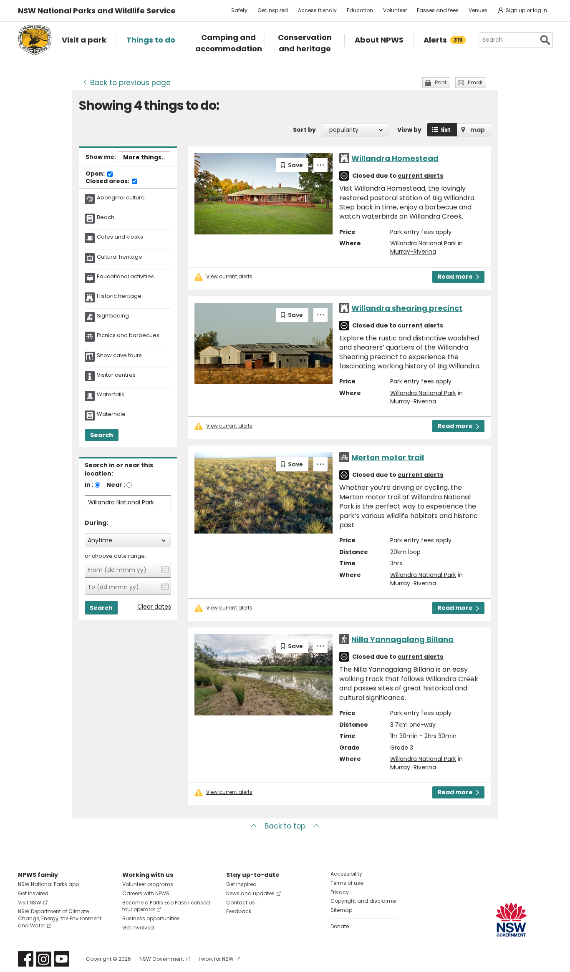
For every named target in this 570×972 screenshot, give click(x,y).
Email (475, 82)
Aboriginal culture (121, 197)
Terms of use (346, 882)
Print (440, 82)
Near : (115, 485)
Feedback (238, 911)
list (446, 130)
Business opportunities (151, 918)
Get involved (138, 927)
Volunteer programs (147, 884)
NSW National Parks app (48, 884)
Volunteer (395, 10)
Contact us (240, 902)
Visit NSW (29, 902)
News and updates (250, 893)
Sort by (304, 130)
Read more (455, 276)
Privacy (339, 892)
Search (101, 435)
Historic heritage (119, 296)
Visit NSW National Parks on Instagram (43, 959)
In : (89, 485)
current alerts (420, 175)
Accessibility (346, 873)
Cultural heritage (119, 257)
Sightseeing (113, 316)
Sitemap (341, 910)
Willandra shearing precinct (406, 308)
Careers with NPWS (145, 893)
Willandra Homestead (395, 158)
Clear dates (154, 607)
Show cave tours (119, 355)
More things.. (144, 157)
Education (360, 10)
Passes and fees (438, 10)
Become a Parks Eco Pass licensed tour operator (166, 906)
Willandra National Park (423, 243)
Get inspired (272, 10)
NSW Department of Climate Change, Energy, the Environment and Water (59, 918)
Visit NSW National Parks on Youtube (61, 959)
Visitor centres (116, 375)
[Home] (35, 40)
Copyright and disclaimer (363, 900)
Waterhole (111, 414)
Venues (478, 10)
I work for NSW (216, 958)
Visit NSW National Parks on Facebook (25, 959)
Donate (339, 926)
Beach (105, 217)
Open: (96, 174)
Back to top (285, 826)
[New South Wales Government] (511, 920)
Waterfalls (110, 394)
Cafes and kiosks (120, 237)
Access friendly (317, 10)
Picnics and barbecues (128, 335)
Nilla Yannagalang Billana (402, 639)
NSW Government (161, 958)
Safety (239, 10)
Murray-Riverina (413, 251)
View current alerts (229, 276)
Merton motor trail (387, 457)
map (477, 130)
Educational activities (125, 276)
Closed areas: (108, 181)
